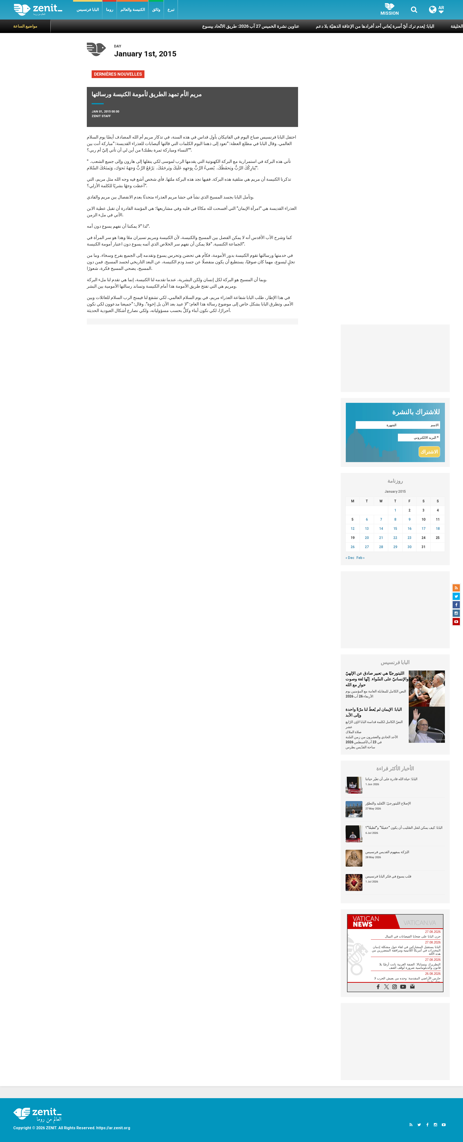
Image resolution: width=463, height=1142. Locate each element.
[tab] (371, 921)
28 (381, 547)
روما (109, 9)
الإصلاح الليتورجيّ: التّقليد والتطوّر (388, 803)
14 (381, 529)
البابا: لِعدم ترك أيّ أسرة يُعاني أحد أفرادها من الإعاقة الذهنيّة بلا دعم (345, 26)
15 (395, 529)
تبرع (171, 9)
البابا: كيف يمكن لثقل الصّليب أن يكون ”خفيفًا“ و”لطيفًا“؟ (404, 828)
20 (367, 538)
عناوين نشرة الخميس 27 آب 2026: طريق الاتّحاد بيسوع (221, 26)
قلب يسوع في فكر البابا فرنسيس (388, 876)
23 (409, 538)
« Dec (350, 558)
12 (352, 529)
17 (423, 529)
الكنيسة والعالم (133, 9)
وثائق (156, 9)
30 (409, 547)
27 (367, 547)
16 (409, 529)
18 (438, 529)
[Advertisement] (395, 358)
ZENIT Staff (101, 116)
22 (395, 538)
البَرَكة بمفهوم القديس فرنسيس (387, 852)
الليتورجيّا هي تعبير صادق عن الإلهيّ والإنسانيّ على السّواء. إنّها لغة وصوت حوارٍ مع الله (377, 679)
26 (352, 547)
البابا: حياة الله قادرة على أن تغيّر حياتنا (391, 779)
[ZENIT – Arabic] (43, 10)
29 (395, 547)
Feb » (360, 558)
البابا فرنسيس (88, 9)
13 (367, 529)
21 (381, 538)
